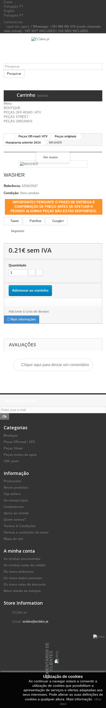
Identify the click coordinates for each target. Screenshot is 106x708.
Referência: (12, 186)
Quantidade (17, 265)
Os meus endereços (19, 572)
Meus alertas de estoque (22, 591)
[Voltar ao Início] (9, 136)
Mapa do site (13, 539)
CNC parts (11, 461)
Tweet (14, 221)
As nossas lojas (16, 500)
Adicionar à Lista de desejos (29, 311)
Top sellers (12, 494)
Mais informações (23, 319)
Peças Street (13, 448)
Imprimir (17, 231)
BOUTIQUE (12, 108)
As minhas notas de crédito (25, 565)
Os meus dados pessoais (23, 578)
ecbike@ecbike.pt (35, 621)
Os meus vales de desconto (25, 584)
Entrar (8, 2)
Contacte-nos (13, 22)
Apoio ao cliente (16, 513)
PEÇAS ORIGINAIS (18, 121)
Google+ (57, 221)
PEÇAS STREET (16, 117)
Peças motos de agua (20, 455)
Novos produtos (16, 487)
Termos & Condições (19, 526)
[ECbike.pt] (53, 50)
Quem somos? (15, 520)
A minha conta (19, 551)
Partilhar (35, 221)
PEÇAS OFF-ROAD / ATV (22, 112)
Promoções (12, 481)
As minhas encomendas (22, 559)
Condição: (11, 193)
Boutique (11, 435)
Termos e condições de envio (26, 532)
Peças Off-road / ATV (19, 442)
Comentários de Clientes (49, 660)
